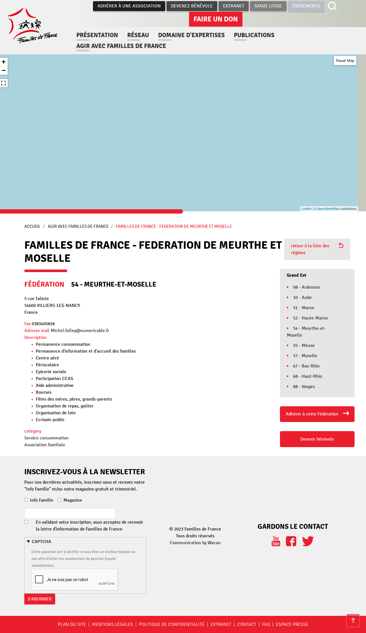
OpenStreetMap (328, 209)
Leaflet (307, 209)
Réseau (138, 35)
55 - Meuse (304, 345)
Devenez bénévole (192, 6)
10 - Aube (302, 297)
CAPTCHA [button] (41, 541)
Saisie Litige (268, 6)
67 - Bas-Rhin (306, 366)
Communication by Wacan (195, 543)
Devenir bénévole (317, 439)
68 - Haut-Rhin (307, 376)
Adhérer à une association (129, 6)
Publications (254, 35)
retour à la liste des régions (310, 249)
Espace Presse (292, 624)
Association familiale (44, 445)
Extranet (233, 6)
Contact (246, 624)
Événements (306, 6)
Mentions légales (112, 624)
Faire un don (216, 19)
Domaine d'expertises (191, 35)
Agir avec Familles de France (78, 226)
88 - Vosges (304, 386)
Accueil (32, 226)
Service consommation (46, 438)
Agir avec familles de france (121, 46)
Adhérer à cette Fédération (312, 414)
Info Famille (41, 500)
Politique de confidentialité (171, 624)
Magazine (72, 500)
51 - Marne (303, 308)
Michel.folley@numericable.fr (80, 330)
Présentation (97, 35)
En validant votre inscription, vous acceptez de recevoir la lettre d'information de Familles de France (89, 525)
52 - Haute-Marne (310, 318)
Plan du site (72, 624)
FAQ (266, 624)
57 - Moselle (305, 356)
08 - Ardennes (306, 287)
